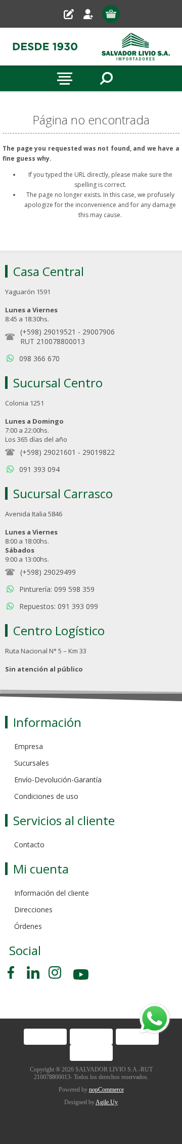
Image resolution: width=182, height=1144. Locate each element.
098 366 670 (39, 358)
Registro (72, 14)
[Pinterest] (33, 972)
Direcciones (33, 909)
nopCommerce (106, 1089)
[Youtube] (81, 976)
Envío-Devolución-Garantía (58, 779)
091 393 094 (39, 469)
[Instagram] (55, 972)
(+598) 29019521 (48, 332)
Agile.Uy (107, 1102)
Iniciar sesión (92, 14)
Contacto (29, 844)
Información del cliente (51, 893)
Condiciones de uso (46, 796)
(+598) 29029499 (48, 572)
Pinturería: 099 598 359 (57, 589)
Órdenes (28, 926)
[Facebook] (13, 972)
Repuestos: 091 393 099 (58, 606)
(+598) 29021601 (48, 452)
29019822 (98, 452)
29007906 (98, 332)
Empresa (28, 746)
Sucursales (31, 763)
